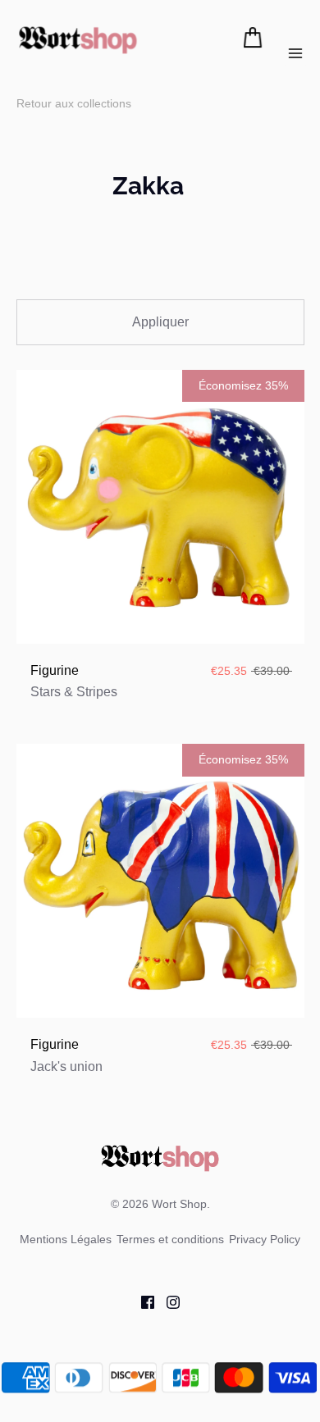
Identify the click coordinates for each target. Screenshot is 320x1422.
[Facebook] (141, 1301)
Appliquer (160, 322)
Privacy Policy (264, 1239)
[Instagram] (167, 1301)
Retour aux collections (73, 103)
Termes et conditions (170, 1239)
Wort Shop (179, 1203)
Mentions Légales (66, 1239)
